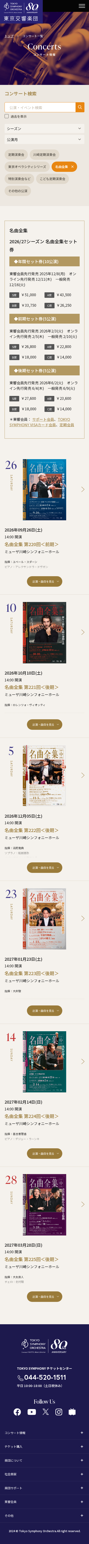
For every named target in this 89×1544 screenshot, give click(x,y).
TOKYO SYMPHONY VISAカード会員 (39, 421)
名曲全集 (61, 166)
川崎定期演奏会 (44, 154)
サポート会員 (43, 419)
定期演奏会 (16, 154)
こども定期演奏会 (52, 178)
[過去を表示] (7, 116)
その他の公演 (17, 190)
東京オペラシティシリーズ (27, 166)
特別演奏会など (19, 178)
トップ (9, 36)
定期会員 (67, 424)
